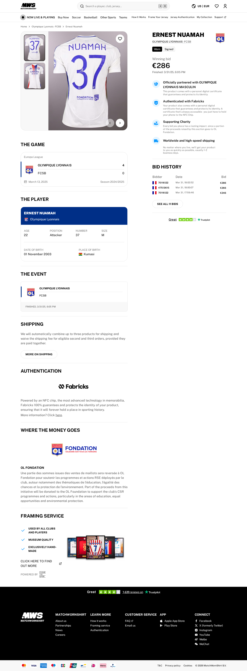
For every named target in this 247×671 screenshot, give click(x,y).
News (59, 630)
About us (60, 620)
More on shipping (38, 354)
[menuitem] (200, 6)
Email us (130, 625)
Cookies (188, 665)
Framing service (100, 625)
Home (24, 26)
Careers (60, 634)
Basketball (90, 17)
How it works (98, 620)
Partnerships (63, 625)
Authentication (99, 630)
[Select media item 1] (34, 48)
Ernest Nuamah (74, 26)
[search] (123, 6)
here (59, 415)
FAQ (127, 620)
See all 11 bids (167, 203)
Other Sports (108, 17)
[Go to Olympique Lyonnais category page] (29, 169)
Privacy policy (172, 665)
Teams (123, 17)
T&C (159, 665)
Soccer (76, 17)
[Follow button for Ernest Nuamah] (120, 39)
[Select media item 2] (34, 76)
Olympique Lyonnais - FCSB (46, 26)
